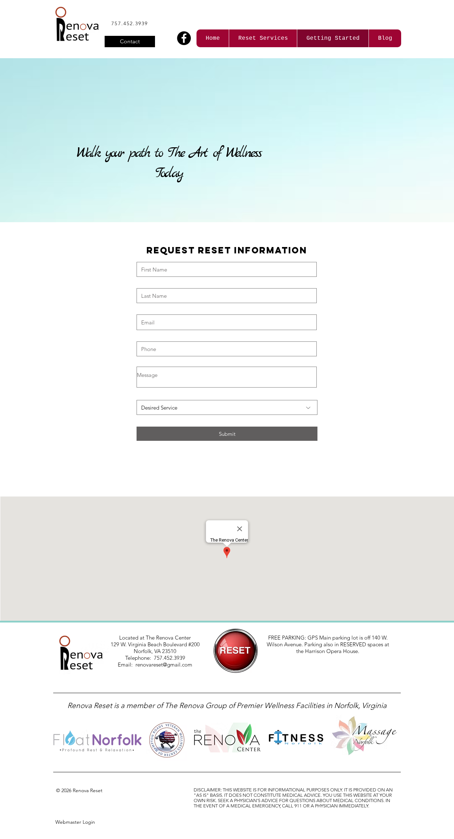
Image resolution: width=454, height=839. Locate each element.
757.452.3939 (129, 23)
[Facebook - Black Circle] (184, 38)
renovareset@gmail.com (163, 664)
